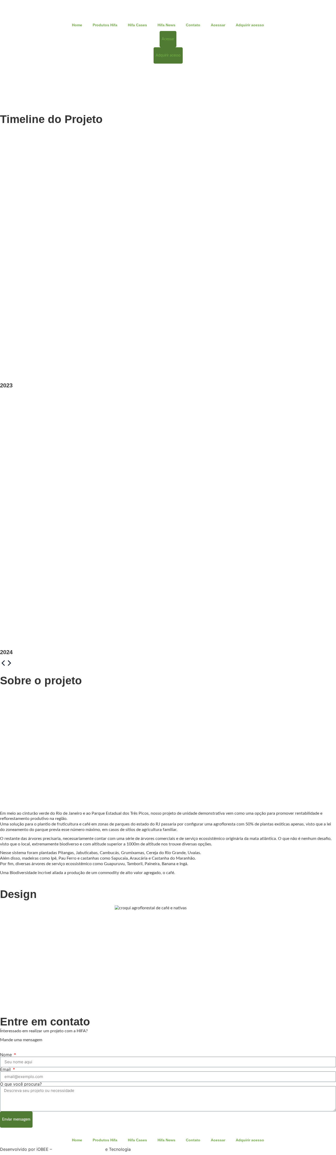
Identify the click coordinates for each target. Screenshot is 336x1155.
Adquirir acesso (250, 25)
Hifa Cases (137, 25)
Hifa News (166, 25)
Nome (6, 1055)
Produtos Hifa (105, 25)
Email (6, 1069)
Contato (193, 25)
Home (77, 25)
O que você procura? (21, 1084)
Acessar (218, 25)
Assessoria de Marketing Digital (78, 1150)
